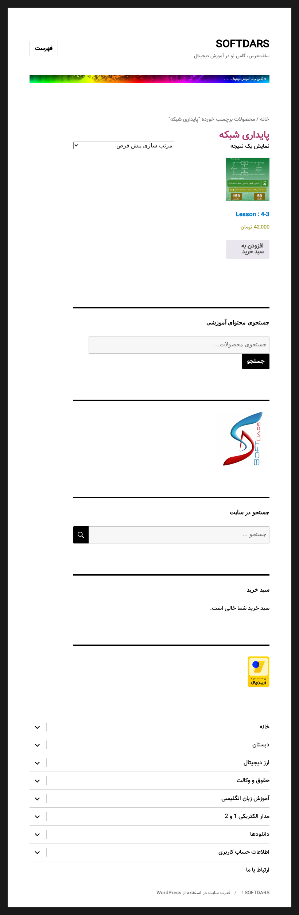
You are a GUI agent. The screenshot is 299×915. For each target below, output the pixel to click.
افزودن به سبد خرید (252, 249)
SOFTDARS (242, 44)
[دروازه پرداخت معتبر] (171, 671)
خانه (264, 119)
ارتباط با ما (257, 870)
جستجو (255, 361)
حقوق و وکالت (253, 780)
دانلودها (259, 834)
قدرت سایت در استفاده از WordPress (193, 893)
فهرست (44, 48)
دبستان (260, 745)
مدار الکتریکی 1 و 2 (247, 816)
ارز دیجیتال (256, 763)
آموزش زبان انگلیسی (245, 798)
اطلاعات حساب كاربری (243, 852)
